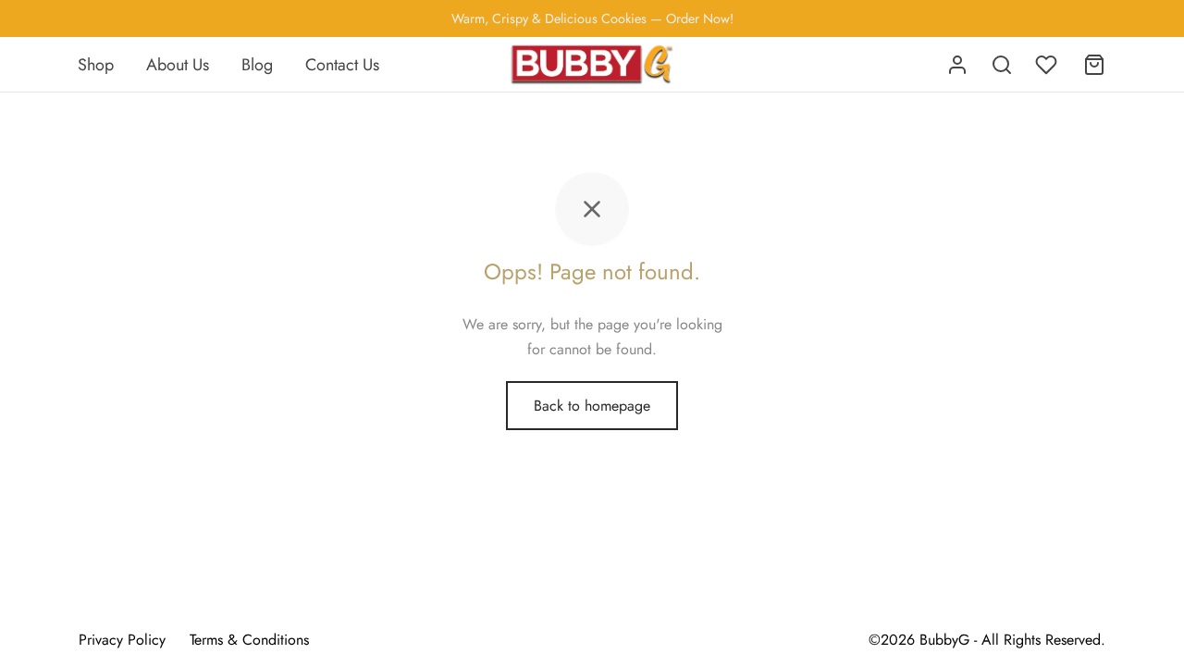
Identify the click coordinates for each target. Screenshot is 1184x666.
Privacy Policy (122, 639)
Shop (96, 65)
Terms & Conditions (249, 639)
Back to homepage (592, 405)
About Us (177, 65)
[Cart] (1094, 65)
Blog (257, 65)
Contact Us (342, 65)
